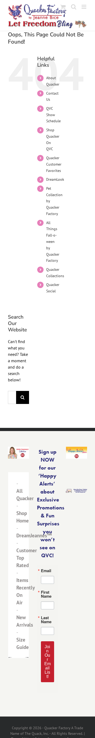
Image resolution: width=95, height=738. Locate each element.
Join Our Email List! (47, 661)
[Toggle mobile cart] (63, 7)
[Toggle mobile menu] (84, 7)
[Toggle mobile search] (73, 7)
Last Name (46, 620)
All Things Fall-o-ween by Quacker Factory (52, 241)
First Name (46, 594)
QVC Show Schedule (53, 115)
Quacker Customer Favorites (53, 164)
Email (46, 571)
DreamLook (55, 179)
